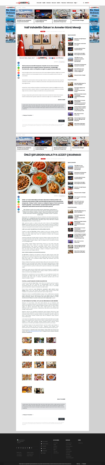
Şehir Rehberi (68, 456)
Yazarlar (44, 446)
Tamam (84, 463)
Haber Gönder (30, 455)
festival (23, 134)
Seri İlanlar (68, 454)
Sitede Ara (80, 443)
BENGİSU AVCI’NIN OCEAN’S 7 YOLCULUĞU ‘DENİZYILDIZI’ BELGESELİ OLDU (80, 96)
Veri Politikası (19, 455)
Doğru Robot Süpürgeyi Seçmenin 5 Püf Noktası (79, 124)
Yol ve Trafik (68, 444)
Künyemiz (45, 450)
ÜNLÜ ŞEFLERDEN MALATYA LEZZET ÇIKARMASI (80, 84)
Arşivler (44, 448)
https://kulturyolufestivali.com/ (34, 331)
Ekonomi (54, 2)
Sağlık (43, 2)
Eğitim (58, 2)
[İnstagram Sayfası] (21, 447)
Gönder (61, 120)
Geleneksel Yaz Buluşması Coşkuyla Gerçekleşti (80, 65)
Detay (78, 463)
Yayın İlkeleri (19, 454)
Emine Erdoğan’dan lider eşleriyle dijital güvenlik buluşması (79, 119)
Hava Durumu (69, 443)
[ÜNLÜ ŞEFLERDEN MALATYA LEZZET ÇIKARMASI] (41, 177)
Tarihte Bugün (69, 451)
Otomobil (39, 2)
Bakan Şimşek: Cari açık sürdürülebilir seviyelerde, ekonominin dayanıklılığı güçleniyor (80, 102)
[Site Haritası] (30, 447)
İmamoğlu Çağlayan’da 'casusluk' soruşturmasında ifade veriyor (79, 89)
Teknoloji (63, 2)
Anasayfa (19, 7)
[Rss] (28, 447)
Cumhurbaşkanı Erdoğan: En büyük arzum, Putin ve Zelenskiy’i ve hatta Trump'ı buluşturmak (80, 108)
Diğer (75, 2)
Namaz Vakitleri (69, 446)
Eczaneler (68, 448)
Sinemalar (68, 452)
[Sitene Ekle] (32, 447)
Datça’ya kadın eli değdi (79, 75)
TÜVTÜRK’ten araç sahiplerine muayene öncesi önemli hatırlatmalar (79, 59)
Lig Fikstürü (68, 449)
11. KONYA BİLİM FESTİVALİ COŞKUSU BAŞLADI (79, 49)
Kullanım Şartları (30, 452)
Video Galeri (45, 443)
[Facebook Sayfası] (17, 447)
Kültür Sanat (70, 2)
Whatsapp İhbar (30, 454)
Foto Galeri (45, 441)
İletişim (44, 453)
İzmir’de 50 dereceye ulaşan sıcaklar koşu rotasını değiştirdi (79, 70)
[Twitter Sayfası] (19, 447)
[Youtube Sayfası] (23, 447)
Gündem (48, 2)
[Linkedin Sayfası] (26, 447)
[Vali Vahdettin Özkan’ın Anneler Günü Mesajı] (41, 46)
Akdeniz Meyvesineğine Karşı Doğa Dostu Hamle (79, 54)
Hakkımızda (19, 452)
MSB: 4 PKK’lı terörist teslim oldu (79, 114)
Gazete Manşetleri (70, 457)
